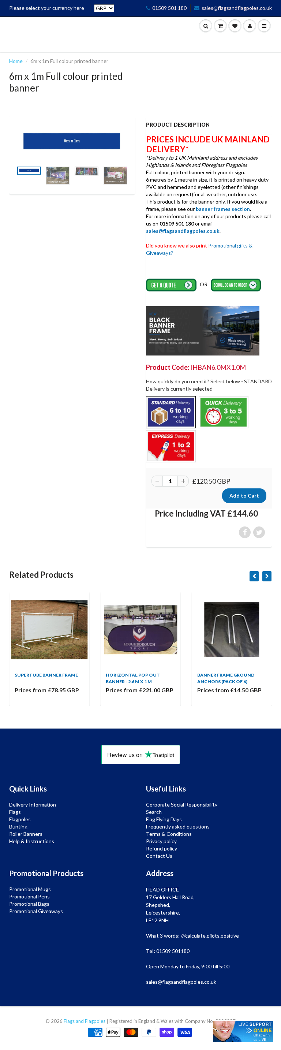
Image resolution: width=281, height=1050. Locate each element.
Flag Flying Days (164, 819)
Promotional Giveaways (36, 911)
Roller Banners (25, 834)
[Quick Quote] (172, 284)
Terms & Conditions (169, 834)
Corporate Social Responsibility (181, 804)
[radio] (171, 412)
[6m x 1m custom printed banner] (72, 142)
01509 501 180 (169, 8)
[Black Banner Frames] (202, 330)
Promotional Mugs (30, 889)
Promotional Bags (29, 904)
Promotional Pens (29, 896)
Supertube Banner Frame (46, 675)
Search (154, 812)
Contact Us (159, 856)
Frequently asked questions (178, 826)
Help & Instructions (31, 841)
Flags (15, 812)
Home (16, 61)
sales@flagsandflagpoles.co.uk (237, 8)
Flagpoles (20, 819)
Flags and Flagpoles (84, 1021)
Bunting (18, 826)
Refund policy (161, 848)
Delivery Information (32, 804)
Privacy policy (161, 841)
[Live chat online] (243, 1031)
